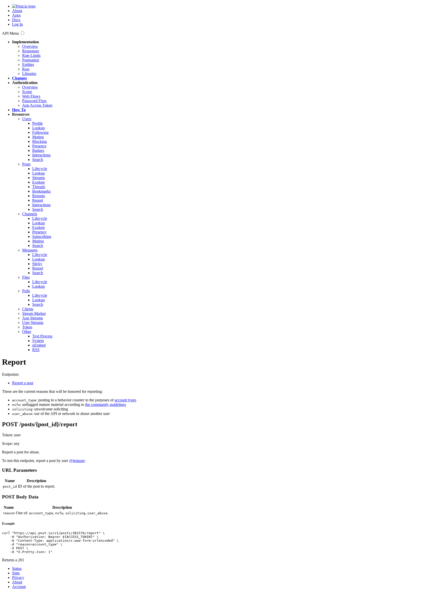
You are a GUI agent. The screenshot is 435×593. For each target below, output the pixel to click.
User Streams (32, 322)
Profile (37, 123)
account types (125, 400)
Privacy (18, 577)
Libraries (29, 73)
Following (40, 132)
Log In (17, 24)
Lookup (38, 128)
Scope (27, 92)
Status (17, 568)
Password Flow (34, 101)
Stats (16, 573)
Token (27, 327)
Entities (28, 64)
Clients (27, 309)
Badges (38, 150)
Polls (26, 291)
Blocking (39, 141)
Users (26, 119)
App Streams (32, 318)
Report (37, 200)
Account (19, 586)
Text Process (42, 336)
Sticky (37, 264)
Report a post (22, 383)
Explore (38, 182)
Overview (30, 46)
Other (26, 331)
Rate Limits (31, 55)
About (17, 11)
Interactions (41, 155)
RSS (36, 350)
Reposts (38, 196)
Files (26, 277)
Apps (16, 15)
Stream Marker (34, 313)
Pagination (30, 60)
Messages (30, 250)
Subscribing (41, 236)
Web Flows (31, 96)
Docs (16, 20)
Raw (26, 69)
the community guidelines (105, 404)
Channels (29, 214)
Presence (39, 146)
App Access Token (37, 105)
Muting (38, 137)
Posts (26, 164)
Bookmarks (41, 191)
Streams (38, 178)
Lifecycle (39, 168)
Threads (38, 187)
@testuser (77, 460)
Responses (30, 51)
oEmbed (39, 345)
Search (37, 159)
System (38, 340)
